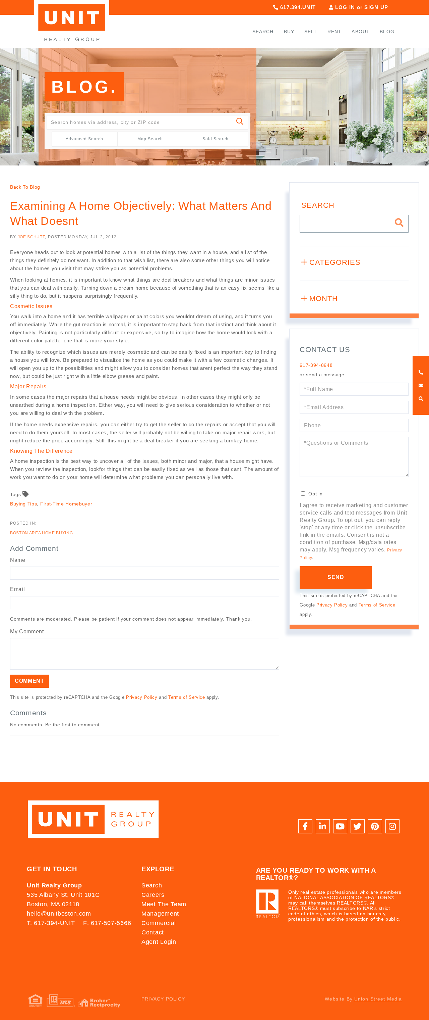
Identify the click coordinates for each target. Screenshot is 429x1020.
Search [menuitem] (263, 31)
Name (17, 560)
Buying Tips (23, 503)
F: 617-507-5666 (107, 923)
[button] (240, 122)
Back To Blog (25, 187)
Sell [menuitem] (310, 31)
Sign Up (376, 7)
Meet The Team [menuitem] (163, 904)
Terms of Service (186, 697)
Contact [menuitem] (152, 932)
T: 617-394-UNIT (51, 923)
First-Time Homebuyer (66, 503)
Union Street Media (378, 999)
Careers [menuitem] (153, 894)
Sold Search (215, 139)
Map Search (150, 139)
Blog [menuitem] (387, 31)
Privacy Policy (141, 697)
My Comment (27, 631)
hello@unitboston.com (59, 913)
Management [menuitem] (160, 913)
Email (17, 589)
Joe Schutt (31, 237)
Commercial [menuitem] (158, 923)
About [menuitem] (361, 31)
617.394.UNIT (297, 7)
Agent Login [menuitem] (158, 941)
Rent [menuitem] (334, 31)
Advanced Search (84, 139)
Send (336, 577)
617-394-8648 (316, 365)
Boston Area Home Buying (41, 533)
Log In (345, 7)
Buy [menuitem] (289, 31)
